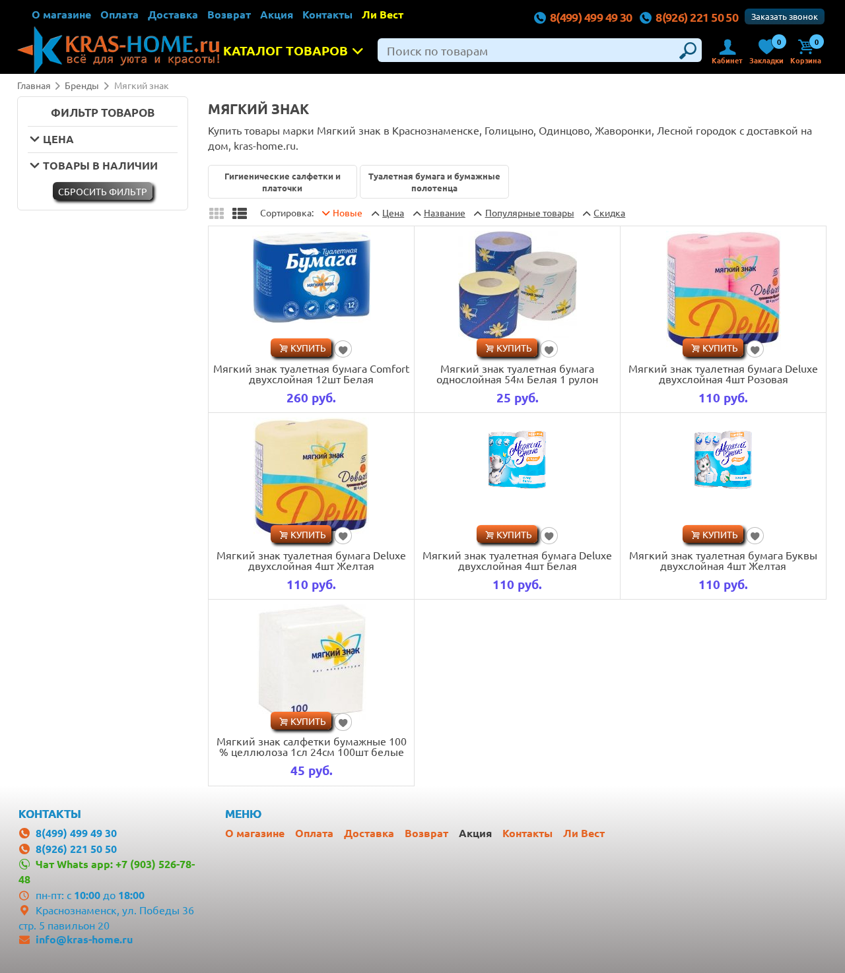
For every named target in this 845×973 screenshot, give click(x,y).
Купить (308, 348)
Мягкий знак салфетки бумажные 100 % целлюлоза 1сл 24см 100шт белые (312, 746)
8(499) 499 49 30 (591, 16)
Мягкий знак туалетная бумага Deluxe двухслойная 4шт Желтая (311, 560)
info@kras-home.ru (84, 939)
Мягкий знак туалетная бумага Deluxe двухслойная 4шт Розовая (723, 373)
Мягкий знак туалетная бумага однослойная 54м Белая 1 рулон (517, 373)
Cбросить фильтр (102, 191)
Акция (276, 14)
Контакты (327, 14)
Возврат (229, 14)
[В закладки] (343, 349)
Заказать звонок (784, 16)
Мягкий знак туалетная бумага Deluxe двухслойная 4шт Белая (517, 560)
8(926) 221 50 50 (697, 16)
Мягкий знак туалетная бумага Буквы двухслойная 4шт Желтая (723, 560)
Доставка (173, 14)
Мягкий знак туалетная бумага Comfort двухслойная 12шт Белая (311, 373)
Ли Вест (382, 14)
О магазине (61, 14)
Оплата (119, 14)
